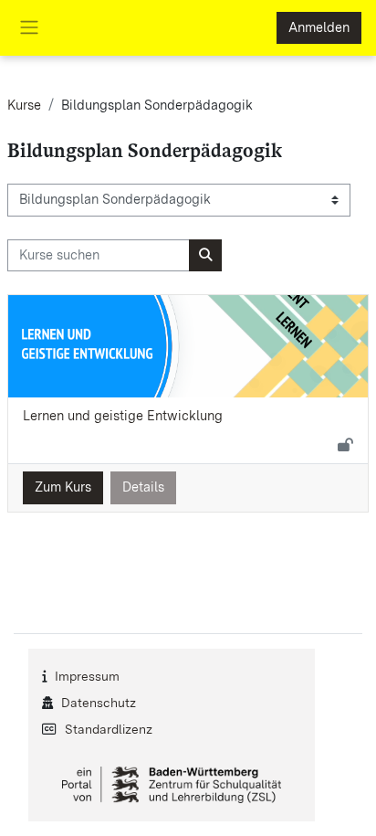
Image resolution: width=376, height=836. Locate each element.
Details (143, 487)
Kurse (24, 105)
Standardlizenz (108, 729)
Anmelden (319, 27)
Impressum (87, 676)
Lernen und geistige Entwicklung (123, 415)
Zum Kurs (63, 487)
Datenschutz (98, 702)
